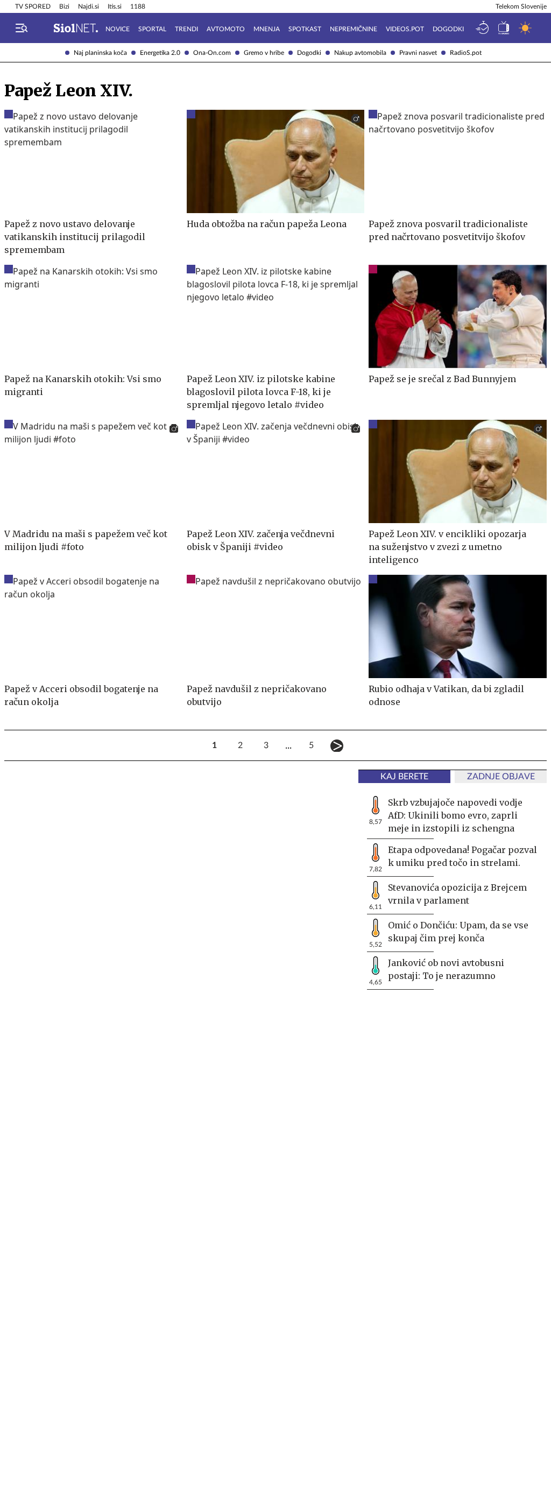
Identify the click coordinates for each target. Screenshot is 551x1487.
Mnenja (266, 29)
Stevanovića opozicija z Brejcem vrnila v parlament (457, 894)
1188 (137, 6)
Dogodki (309, 53)
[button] (21, 28)
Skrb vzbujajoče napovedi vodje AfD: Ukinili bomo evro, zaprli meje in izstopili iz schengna (455, 815)
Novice (117, 29)
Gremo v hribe (264, 53)
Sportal (152, 29)
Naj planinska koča (100, 53)
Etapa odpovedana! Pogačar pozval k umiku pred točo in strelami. (462, 856)
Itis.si (115, 6)
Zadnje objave (501, 776)
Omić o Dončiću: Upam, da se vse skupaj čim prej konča (458, 931)
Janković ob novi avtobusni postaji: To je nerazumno (446, 969)
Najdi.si (88, 6)
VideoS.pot (405, 29)
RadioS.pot (466, 53)
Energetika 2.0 (160, 53)
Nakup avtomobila (360, 53)
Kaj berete (404, 776)
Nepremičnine (353, 29)
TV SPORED (33, 6)
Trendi (186, 29)
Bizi (64, 6)
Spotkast (304, 29)
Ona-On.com (212, 53)
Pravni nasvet (418, 53)
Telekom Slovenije (521, 6)
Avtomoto (226, 29)
